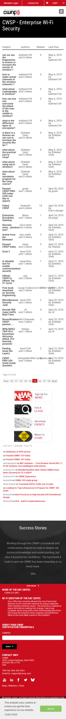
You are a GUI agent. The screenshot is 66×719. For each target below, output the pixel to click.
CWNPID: (6, 632)
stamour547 (9, 469)
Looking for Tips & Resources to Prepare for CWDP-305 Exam (31, 489)
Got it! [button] (51, 708)
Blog (4, 685)
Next (54, 381)
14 (30, 381)
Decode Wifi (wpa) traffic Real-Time (9, 312)
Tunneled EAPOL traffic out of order (36, 484)
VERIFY (8, 646)
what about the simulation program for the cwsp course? (9, 178)
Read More (31, 586)
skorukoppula (9, 463)
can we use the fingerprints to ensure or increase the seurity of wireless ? (9, 62)
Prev (6, 381)
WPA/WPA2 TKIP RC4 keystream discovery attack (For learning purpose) (8, 336)
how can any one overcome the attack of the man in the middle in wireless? (9, 107)
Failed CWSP (5, 207)
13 (25, 381)
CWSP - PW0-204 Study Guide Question (9, 361)
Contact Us (33, 3)
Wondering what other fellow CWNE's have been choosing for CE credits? (31, 471)
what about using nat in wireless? (8, 164)
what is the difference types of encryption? (8, 124)
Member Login (11, 3)
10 (11, 381)
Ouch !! (6, 251)
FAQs (21, 685)
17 (44, 381)
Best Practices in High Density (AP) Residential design (32, 496)
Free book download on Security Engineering (9, 291)
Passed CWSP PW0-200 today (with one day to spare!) (9, 195)
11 (16, 381)
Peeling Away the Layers (7, 351)
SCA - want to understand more (30, 501)
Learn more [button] (11, 714)
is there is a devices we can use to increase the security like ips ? (9, 139)
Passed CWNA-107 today (18, 455)
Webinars (12, 685)
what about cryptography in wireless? (9, 91)
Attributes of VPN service (18, 451)
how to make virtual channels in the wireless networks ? (9, 79)
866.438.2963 (18, 670)
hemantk (7, 480)
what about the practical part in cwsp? (9, 153)
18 (48, 381)
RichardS (7, 494)
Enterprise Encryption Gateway (8, 218)
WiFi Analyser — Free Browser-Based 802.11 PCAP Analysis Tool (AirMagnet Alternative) (33, 464)
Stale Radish (9, 484)
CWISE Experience (27, 476)
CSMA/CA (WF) (11, 592)
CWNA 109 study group (26, 480)
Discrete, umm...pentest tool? (10, 227)
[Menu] (61, 11)
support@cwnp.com (21, 673)
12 (20, 381)
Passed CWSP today (9, 245)
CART (55, 3)
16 (39, 381)
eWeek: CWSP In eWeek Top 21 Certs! (8, 279)
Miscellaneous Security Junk (10, 302)
